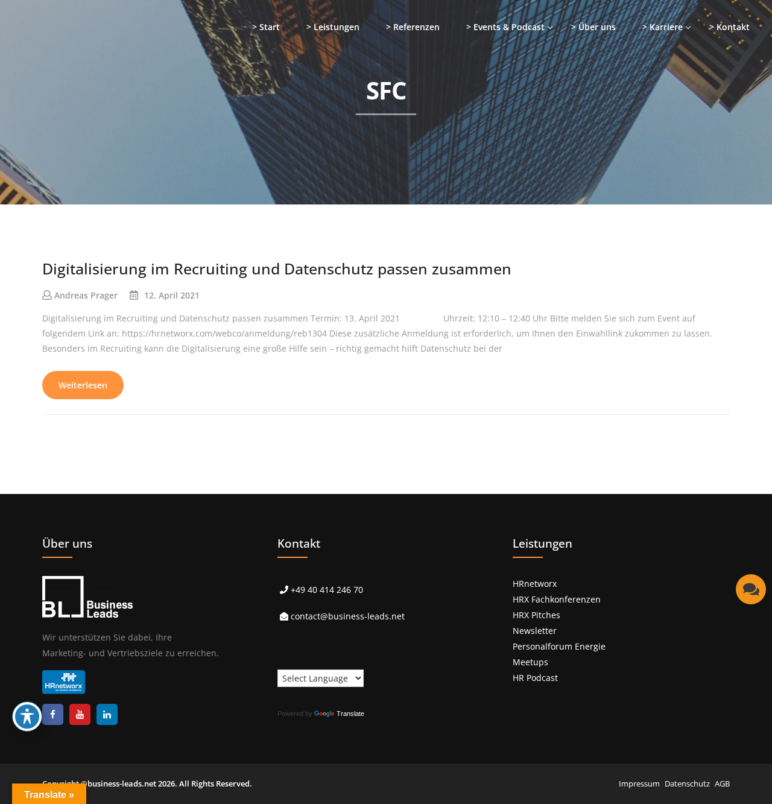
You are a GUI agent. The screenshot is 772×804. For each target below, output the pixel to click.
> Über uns (593, 27)
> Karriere (662, 27)
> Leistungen (332, 27)
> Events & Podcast (505, 27)
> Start (266, 27)
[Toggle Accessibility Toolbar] (27, 716)
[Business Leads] (88, 93)
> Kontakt (729, 27)
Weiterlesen (83, 385)
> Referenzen (413, 27)
